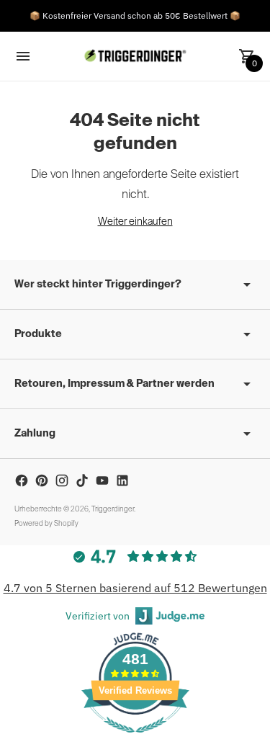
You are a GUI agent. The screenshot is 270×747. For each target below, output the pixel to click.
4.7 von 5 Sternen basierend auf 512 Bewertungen (135, 588)
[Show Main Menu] (23, 56)
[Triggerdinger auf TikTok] (82, 480)
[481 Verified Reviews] (135, 740)
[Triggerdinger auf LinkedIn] (122, 480)
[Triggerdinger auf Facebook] (21, 480)
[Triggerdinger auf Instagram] (62, 480)
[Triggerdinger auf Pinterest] (42, 480)
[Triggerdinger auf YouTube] (102, 480)
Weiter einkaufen (135, 222)
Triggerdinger (112, 509)
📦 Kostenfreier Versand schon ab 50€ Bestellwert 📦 (135, 15)
